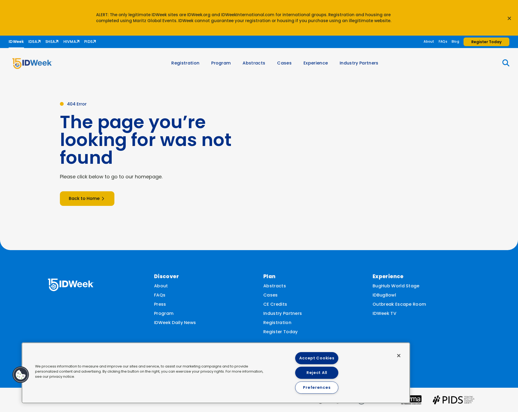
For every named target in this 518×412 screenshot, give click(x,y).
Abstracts (254, 63)
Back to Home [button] (84, 198)
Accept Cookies (316, 358)
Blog (455, 41)
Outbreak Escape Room (399, 304)
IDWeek (16, 41)
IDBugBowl (384, 295)
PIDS (88, 41)
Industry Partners (359, 63)
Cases (284, 63)
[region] (216, 372)
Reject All (316, 372)
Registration (185, 63)
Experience (316, 63)
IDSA (32, 41)
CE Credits (275, 304)
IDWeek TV (384, 313)
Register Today (280, 332)
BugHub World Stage (396, 286)
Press (160, 304)
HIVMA (69, 41)
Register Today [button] (486, 42)
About (429, 41)
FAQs (443, 41)
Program (221, 63)
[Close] (399, 356)
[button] (502, 63)
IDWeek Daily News (175, 322)
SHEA (50, 41)
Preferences (316, 387)
